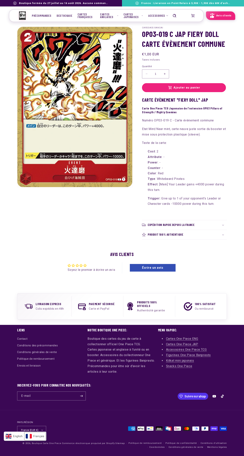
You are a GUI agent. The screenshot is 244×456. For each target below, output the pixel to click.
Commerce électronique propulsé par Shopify (88, 443)
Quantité (147, 66)
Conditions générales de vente (37, 352)
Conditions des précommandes (37, 345)
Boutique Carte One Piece (46, 443)
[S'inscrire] (81, 395)
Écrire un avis (152, 267)
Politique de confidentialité (181, 443)
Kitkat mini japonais (180, 360)
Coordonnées (157, 447)
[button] (109, 15)
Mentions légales (217, 447)
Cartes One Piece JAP (182, 344)
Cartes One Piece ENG (182, 338)
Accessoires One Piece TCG (186, 349)
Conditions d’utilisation (214, 443)
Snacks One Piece (179, 366)
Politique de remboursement (36, 358)
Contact (22, 338)
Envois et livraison (29, 365)
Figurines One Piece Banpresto (188, 355)
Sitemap (120, 443)
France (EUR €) (30, 430)
